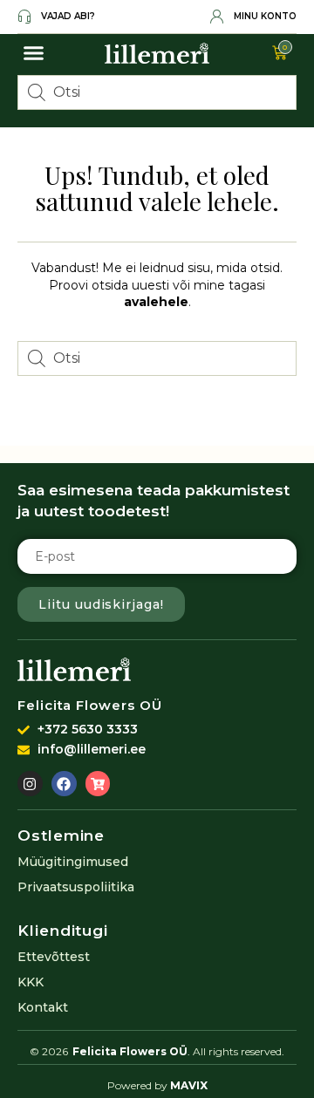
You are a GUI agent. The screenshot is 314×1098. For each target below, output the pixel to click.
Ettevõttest (53, 957)
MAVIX (189, 1085)
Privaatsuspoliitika (75, 887)
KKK (30, 982)
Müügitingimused (72, 862)
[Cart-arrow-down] (98, 783)
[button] (34, 53)
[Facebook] (64, 783)
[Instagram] (30, 783)
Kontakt (42, 1007)
